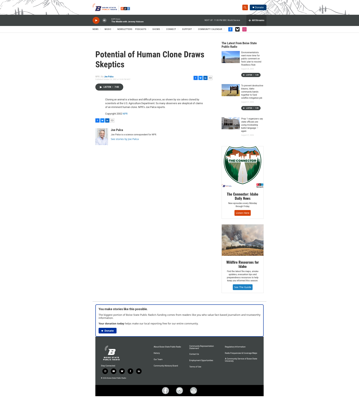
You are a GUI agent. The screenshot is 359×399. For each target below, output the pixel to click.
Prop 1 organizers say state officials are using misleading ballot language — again (252, 124)
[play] (96, 20)
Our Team (158, 359)
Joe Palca (108, 76)
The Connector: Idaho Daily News (242, 196)
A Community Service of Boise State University (241, 360)
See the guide (242, 287)
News (96, 29)
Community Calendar (210, 29)
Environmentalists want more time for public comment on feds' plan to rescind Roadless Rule (251, 58)
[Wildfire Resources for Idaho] (243, 240)
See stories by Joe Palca (125, 139)
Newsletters (124, 29)
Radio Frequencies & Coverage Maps (241, 353)
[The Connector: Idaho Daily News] (243, 167)
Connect (171, 29)
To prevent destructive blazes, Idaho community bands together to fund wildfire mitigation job (252, 91)
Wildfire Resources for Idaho (242, 264)
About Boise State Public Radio (167, 347)
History (157, 353)
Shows (156, 29)
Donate (259, 7)
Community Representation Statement (201, 347)
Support (187, 29)
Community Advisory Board (166, 366)
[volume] (104, 20)
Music (108, 29)
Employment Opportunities (201, 360)
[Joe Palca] (101, 136)
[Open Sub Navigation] (101, 29)
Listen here (242, 213)
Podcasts (140, 29)
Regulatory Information (235, 347)
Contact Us (194, 354)
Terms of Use (195, 367)
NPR (125, 113)
